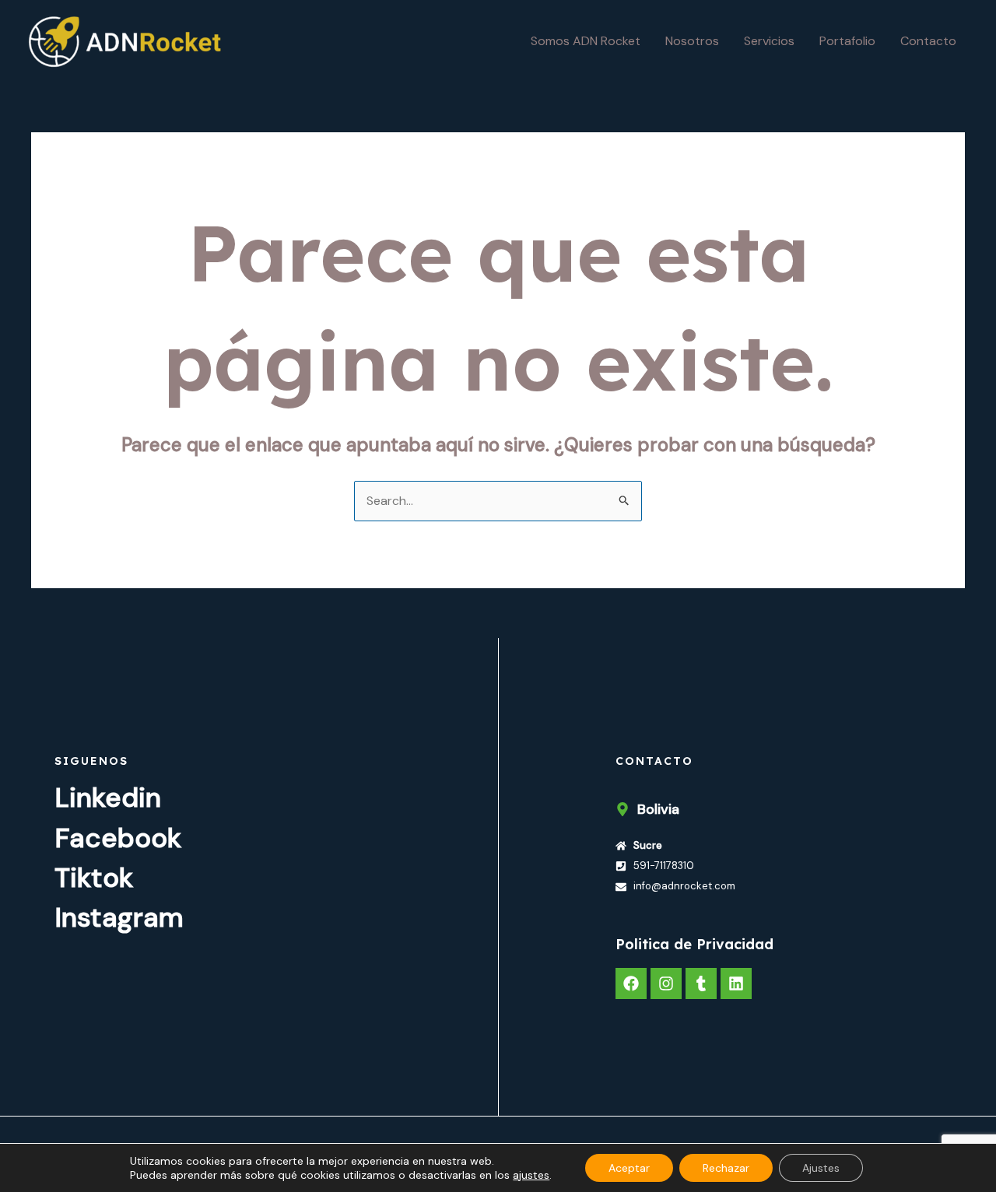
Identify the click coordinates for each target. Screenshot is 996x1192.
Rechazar (726, 1168)
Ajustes (821, 1168)
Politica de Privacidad (694, 944)
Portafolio (847, 41)
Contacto (928, 41)
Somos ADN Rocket (585, 41)
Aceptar (629, 1168)
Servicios (769, 41)
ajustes (531, 1175)
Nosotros (692, 41)
